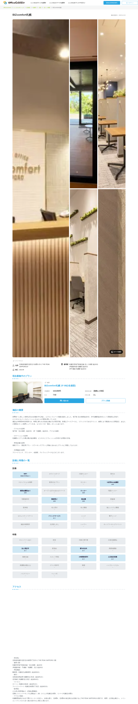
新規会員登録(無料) (111, 3)
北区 (40, 7)
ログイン (131, 3)
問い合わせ (64, 401)
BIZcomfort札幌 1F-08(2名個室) (60, 385)
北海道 (28, 7)
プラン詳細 (105, 401)
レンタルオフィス (19, 7)
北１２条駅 (47, 7)
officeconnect (7, 7)
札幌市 (34, 7)
